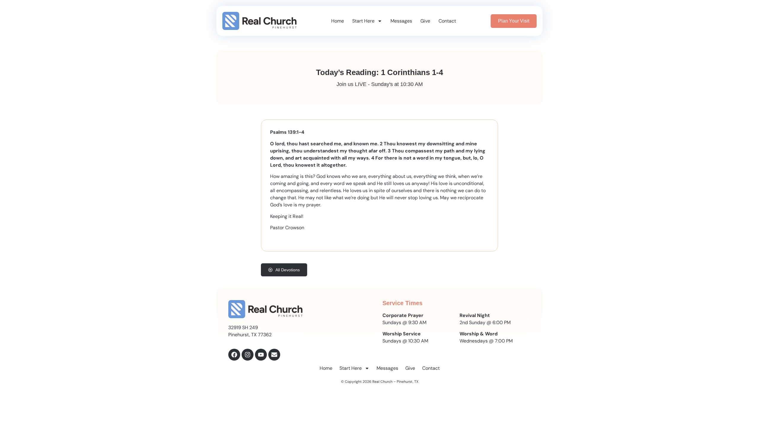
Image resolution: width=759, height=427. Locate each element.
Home (337, 21)
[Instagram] (247, 355)
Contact (447, 21)
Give (425, 21)
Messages (401, 21)
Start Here (363, 21)
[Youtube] (261, 355)
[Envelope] (274, 355)
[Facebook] (234, 355)
